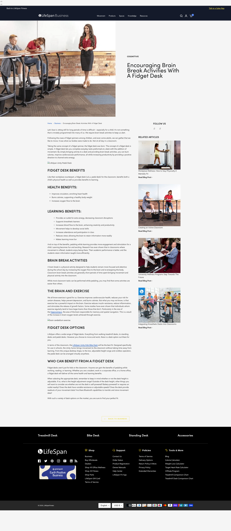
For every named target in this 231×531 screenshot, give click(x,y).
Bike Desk (93, 435)
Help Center (117, 471)
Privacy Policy (144, 467)
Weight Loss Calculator (174, 464)
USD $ (117, 505)
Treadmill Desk (47, 435)
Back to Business (117, 419)
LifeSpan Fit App (120, 475)
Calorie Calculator (172, 460)
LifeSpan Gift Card (92, 478)
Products (112, 16)
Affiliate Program (172, 471)
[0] (190, 16)
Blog (167, 456)
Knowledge (132, 16)
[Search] (181, 16)
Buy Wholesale (91, 460)
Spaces (121, 16)
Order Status (118, 460)
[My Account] (186, 16)
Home (50, 123)
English (104, 505)
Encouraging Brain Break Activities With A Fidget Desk (82, 123)
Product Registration (121, 464)
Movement (101, 16)
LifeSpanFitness (49, 505)
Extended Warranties (147, 471)
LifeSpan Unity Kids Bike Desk (85, 345)
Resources (144, 16)
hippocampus (56, 312)
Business (58, 123)
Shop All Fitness (91, 471)
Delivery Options (146, 460)
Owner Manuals (119, 467)
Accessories (185, 435)
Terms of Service (92, 482)
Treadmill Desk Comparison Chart (179, 478)
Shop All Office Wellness (95, 467)
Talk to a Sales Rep (216, 8)
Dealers (88, 464)
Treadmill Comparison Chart (176, 475)
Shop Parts (89, 475)
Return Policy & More (147, 464)
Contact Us (117, 456)
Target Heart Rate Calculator (176, 467)
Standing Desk (138, 435)
